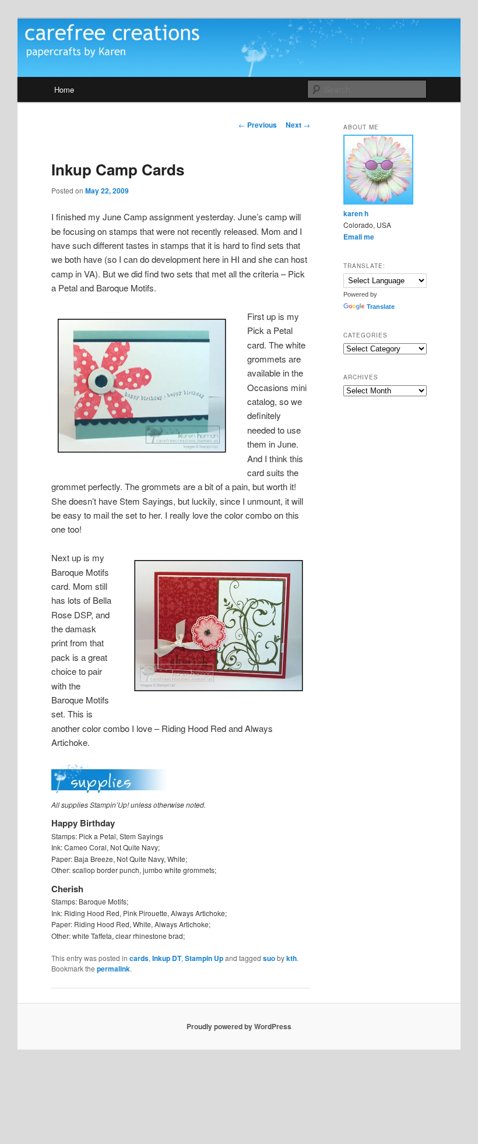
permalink (113, 968)
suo (269, 958)
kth (291, 958)
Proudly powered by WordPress (239, 1026)
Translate (381, 306)
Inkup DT (166, 958)
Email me (358, 236)
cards (139, 958)
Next (298, 124)
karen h (355, 213)
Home (64, 89)
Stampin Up (204, 958)
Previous (257, 124)
